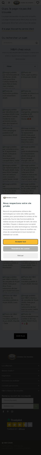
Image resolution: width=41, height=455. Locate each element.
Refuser (20, 255)
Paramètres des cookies (20, 249)
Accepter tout (20, 242)
